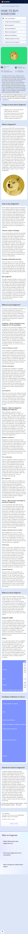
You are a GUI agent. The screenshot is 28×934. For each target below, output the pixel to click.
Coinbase (4, 327)
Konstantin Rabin (21, 67)
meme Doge (9, 139)
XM (8, 815)
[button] (25, 2)
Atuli (4, 67)
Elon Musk (18, 805)
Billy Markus (5, 99)
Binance (8, 415)
